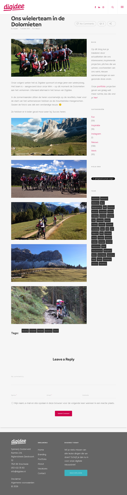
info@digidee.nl (18, 471)
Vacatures (42, 468)
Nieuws (37, 29)
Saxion (94, 255)
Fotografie (100, 220)
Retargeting (107, 250)
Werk (93, 150)
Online (94, 237)
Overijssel (40, 330)
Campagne (103, 211)
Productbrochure (97, 250)
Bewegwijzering (96, 207)
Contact (42, 473)
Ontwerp (100, 237)
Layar (102, 229)
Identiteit (102, 224)
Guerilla (107, 220)
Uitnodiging (107, 259)
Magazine (95, 233)
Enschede (33, 330)
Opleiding (108, 237)
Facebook (110, 216)
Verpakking (103, 263)
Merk (101, 233)
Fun (33, 29)
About (41, 464)
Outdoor (94, 242)
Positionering (96, 246)
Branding (25, 330)
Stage (93, 259)
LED (107, 229)
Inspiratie (95, 125)
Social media (101, 255)
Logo (112, 229)
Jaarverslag (95, 229)
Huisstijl (94, 224)
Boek (104, 207)
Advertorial (104, 198)
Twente (56, 330)
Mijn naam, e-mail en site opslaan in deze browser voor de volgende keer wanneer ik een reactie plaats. (64, 403)
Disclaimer (16, 479)
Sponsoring (48, 330)
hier (95, 97)
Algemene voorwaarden (22, 482)
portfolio (101, 86)
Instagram (96, 133)
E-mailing (95, 216)
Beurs (102, 203)
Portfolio (42, 459)
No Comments (86, 23)
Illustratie (109, 224)
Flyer (93, 220)
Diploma (110, 211)
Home (41, 449)
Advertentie (95, 198)
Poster (103, 246)
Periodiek (109, 242)
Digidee (15, 29)
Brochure (94, 211)
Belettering (95, 203)
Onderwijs (108, 233)
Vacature (94, 263)
